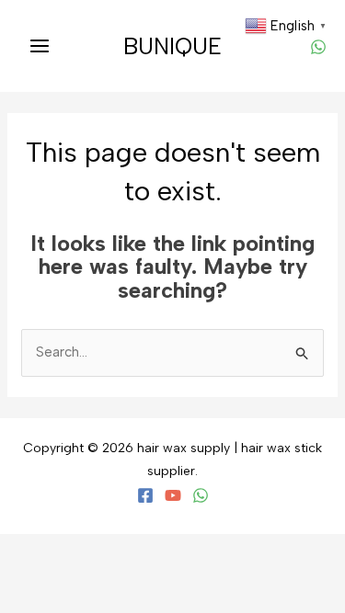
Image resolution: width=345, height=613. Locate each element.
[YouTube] (173, 495)
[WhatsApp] (318, 47)
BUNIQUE (172, 46)
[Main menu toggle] (39, 46)
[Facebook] (145, 495)
